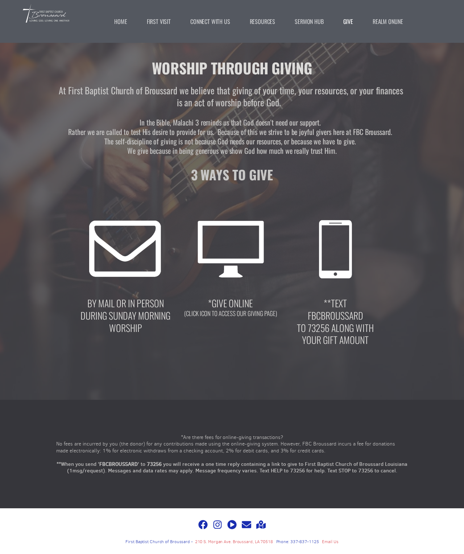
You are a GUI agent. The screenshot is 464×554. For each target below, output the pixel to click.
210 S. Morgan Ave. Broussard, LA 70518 (234, 542)
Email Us (330, 542)
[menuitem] (120, 21)
